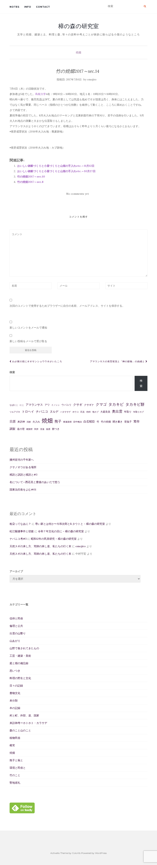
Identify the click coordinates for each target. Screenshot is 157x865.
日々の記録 (16, 685)
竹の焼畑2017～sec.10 (31, 176)
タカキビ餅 (135, 404)
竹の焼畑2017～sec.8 (30, 182)
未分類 (14, 700)
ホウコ (75, 411)
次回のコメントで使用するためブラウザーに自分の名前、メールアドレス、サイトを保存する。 (67, 305)
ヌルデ (54, 411)
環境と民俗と (18, 767)
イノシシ (55, 405)
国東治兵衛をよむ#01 (23, 489)
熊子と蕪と (16, 760)
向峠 (88, 411)
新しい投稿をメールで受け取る (28, 341)
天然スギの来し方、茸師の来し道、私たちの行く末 (40, 546)
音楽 (42, 429)
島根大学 (40, 94)
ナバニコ (42, 411)
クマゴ (101, 404)
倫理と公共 (16, 626)
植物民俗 (15, 738)
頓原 (48, 429)
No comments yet (77, 193)
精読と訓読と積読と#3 (23, 474)
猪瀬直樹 (67, 421)
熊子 (58, 421)
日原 (13, 421)
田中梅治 (77, 421)
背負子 (128, 421)
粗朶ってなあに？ (20, 524)
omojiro (91, 79)
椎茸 (12, 745)
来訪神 (21, 421)
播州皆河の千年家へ (22, 459)
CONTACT (43, 6)
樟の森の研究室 (78, 26)
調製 (12, 429)
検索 (12, 372)
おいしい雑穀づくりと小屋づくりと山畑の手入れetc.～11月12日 (55, 166)
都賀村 (29, 429)
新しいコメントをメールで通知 (28, 327)
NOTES (14, 6)
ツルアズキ (15, 411)
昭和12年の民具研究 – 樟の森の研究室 (54, 538)
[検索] (144, 6)
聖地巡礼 (15, 782)
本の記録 (15, 708)
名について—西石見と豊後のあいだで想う (35, 482)
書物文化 (15, 693)
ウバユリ (66, 404)
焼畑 (78, 52)
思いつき (15, 670)
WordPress (101, 853)
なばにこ (14, 405)
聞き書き (118, 421)
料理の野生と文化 (20, 678)
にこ (22, 405)
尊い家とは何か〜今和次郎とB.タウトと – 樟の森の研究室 (70, 524)
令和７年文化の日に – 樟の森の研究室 (61, 531)
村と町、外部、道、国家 (24, 715)
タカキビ (116, 404)
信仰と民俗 (16, 618)
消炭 (29, 421)
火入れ (36, 421)
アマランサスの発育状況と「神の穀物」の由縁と (118, 361)
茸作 (136, 421)
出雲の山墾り (18, 633)
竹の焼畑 (106, 421)
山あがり (15, 641)
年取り (128, 411)
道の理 (21, 429)
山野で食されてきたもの (24, 648)
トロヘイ (28, 411)
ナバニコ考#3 (18, 538)
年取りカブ (138, 411)
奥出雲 (117, 411)
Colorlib (76, 853)
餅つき (56, 429)
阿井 (36, 429)
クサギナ (89, 404)
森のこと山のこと (20, 730)
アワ (47, 404)
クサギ (77, 404)
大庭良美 (105, 411)
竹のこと (15, 775)
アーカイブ (16, 571)
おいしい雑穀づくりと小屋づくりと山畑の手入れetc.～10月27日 (56, 171)
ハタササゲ (65, 411)
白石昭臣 (89, 421)
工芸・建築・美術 (20, 655)
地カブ (95, 411)
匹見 (82, 411)
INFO (27, 6)
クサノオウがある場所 (23, 467)
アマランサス (34, 404)
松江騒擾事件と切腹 (22, 531)
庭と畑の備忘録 (19, 663)
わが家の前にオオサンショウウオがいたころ (36, 361)
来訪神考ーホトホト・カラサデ (28, 723)
